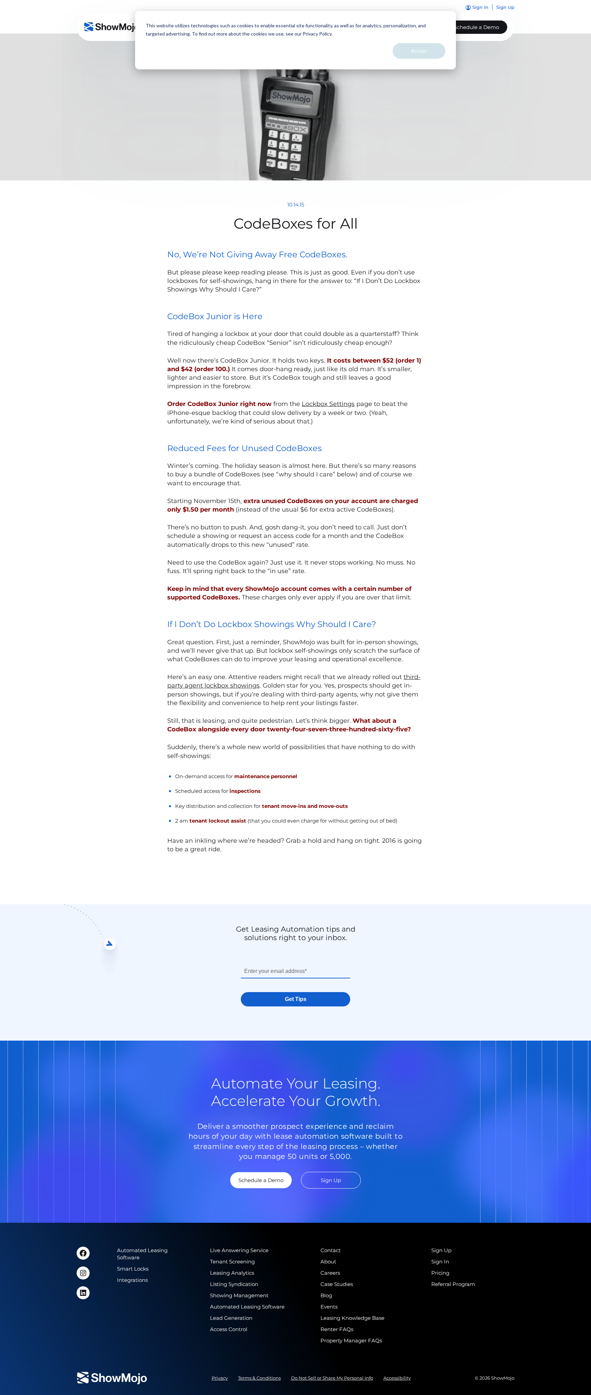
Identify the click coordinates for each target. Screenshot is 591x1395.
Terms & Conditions (259, 1378)
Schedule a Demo (476, 27)
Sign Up (331, 1180)
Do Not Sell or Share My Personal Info (332, 1378)
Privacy (220, 1378)
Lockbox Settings (328, 404)
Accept (419, 51)
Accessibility (397, 1378)
